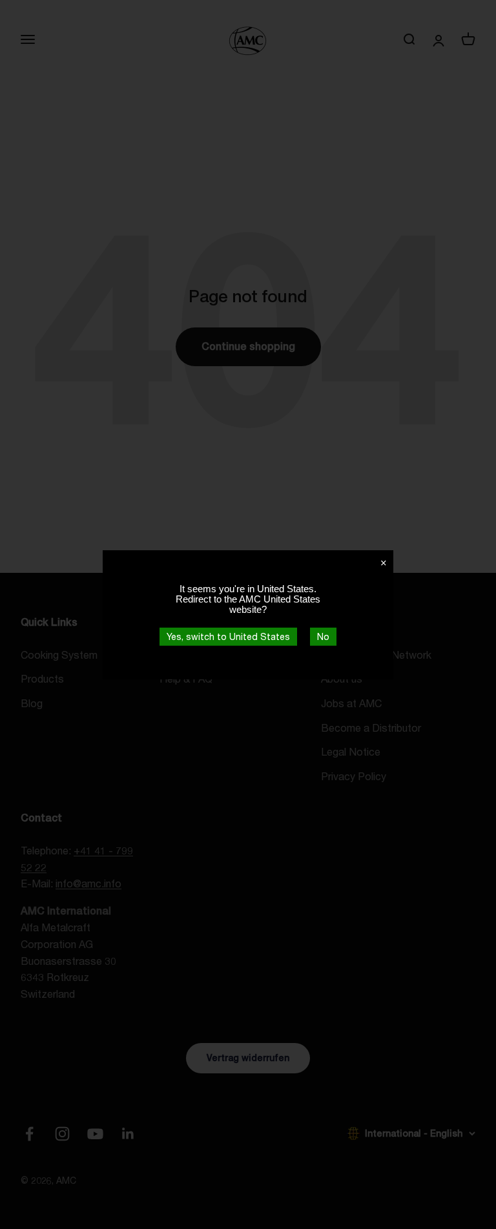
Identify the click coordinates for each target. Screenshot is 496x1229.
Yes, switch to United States (228, 635)
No (323, 635)
